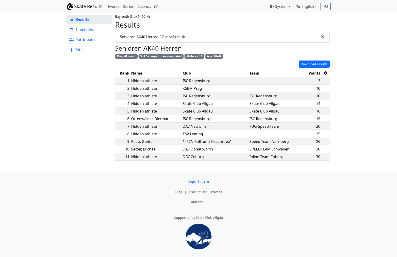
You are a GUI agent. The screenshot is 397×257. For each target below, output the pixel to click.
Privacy (216, 192)
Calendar (145, 6)
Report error (198, 181)
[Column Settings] (325, 73)
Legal (179, 192)
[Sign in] (325, 6)
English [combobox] (307, 6)
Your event (198, 201)
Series (128, 6)
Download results (314, 64)
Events (113, 6)
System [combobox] (281, 6)
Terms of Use (197, 192)
